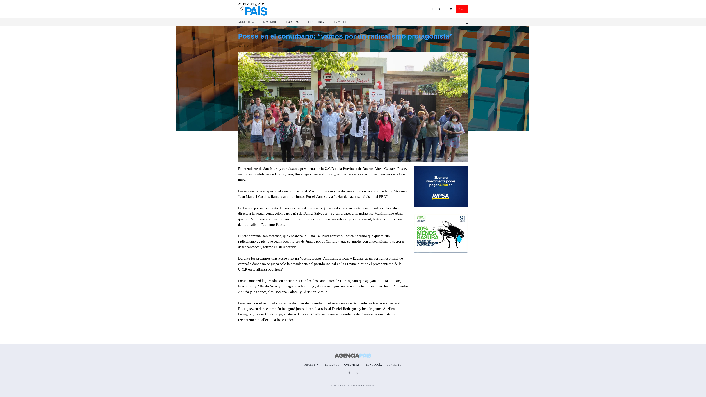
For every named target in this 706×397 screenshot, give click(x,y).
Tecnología (315, 22)
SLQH (462, 9)
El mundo (269, 22)
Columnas (291, 22)
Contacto (338, 22)
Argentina (246, 22)
